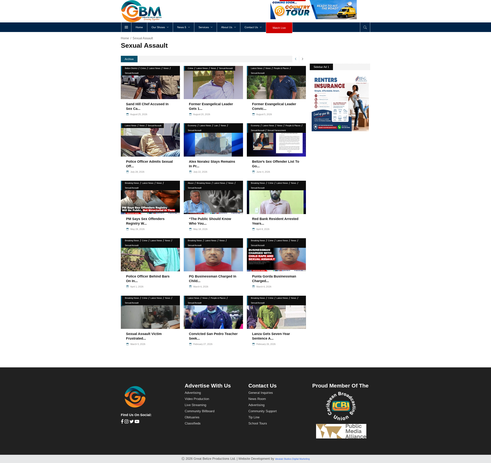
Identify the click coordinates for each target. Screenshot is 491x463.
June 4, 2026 (263, 172)
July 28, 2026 (137, 172)
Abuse (191, 183)
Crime (143, 68)
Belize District (131, 68)
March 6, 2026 (200, 286)
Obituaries (192, 417)
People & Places (281, 68)
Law (216, 125)
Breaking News (132, 183)
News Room (257, 399)
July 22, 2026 (200, 172)
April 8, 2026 (262, 229)
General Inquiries (260, 393)
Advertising (193, 393)
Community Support (262, 411)
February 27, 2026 (203, 344)
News (166, 68)
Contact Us (262, 386)
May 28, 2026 (137, 229)
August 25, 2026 (138, 114)
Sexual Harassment (276, 130)
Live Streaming (195, 405)
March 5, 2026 (137, 344)
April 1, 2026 (136, 286)
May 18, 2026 (200, 229)
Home (125, 38)
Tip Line (254, 417)
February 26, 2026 (266, 344)
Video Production (197, 399)
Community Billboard (199, 411)
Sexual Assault (131, 73)
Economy (192, 125)
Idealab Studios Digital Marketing (292, 459)
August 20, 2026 (201, 114)
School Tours (257, 423)
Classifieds (193, 423)
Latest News (155, 68)
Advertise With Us (208, 386)
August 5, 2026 (264, 114)
